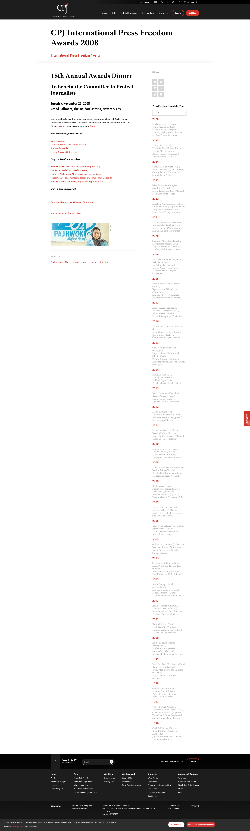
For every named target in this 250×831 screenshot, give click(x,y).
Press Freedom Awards (131, 785)
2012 (155, 407)
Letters (54, 785)
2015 (155, 343)
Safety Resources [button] (129, 12)
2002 (155, 601)
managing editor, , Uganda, (81, 178)
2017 (155, 303)
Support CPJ (127, 778)
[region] (125, 825)
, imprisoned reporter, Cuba (77, 182)
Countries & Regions (188, 774)
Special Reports (57, 788)
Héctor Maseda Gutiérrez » (64, 152)
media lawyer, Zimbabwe (72, 203)
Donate (178, 13)
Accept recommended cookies (201, 825)
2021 (155, 217)
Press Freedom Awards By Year (168, 106)
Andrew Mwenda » (60, 148)
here (60, 126)
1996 (155, 723)
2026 (155, 119)
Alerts (53, 778)
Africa (180, 788)
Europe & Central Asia (187, 781)
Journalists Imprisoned (83, 781)
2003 (155, 579)
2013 (155, 388)
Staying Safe (109, 781)
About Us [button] (163, 12)
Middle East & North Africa (188, 785)
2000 (155, 638)
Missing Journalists (81, 785)
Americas (182, 778)
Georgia (76, 262)
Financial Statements (156, 792)
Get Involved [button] (148, 12)
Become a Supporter (170, 761)
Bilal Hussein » (58, 141)
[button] (196, 2)
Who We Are (153, 781)
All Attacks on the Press (83, 788)
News (53, 774)
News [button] (104, 12)
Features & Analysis (58, 781)
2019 (155, 254)
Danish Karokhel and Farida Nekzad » (69, 145)
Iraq (84, 262)
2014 (155, 370)
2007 (155, 502)
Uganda (92, 262)
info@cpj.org (194, 805)
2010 (155, 444)
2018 (155, 279)
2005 (155, 539)
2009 (155, 462)
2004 (155, 558)
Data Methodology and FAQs (85, 792)
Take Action (127, 781)
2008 (155, 481)
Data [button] (113, 12)
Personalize (176, 825)
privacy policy (17, 826)
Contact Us (152, 796)
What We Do (153, 778)
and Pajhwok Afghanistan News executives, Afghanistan (76, 172)
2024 (155, 162)
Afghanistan (57, 262)
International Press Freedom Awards (76, 55)
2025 (155, 140)
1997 (155, 702)
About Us (152, 774)
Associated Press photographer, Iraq (75, 167)
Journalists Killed (81, 778)
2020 (155, 236)
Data (76, 774)
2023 (155, 180)
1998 (155, 683)
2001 (155, 619)
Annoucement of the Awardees (66, 214)
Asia (180, 792)
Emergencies (109, 778)
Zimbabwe (104, 262)
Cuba (67, 262)
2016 (155, 321)
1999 (155, 659)
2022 (155, 199)
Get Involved (128, 774)
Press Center (153, 788)
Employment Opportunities (159, 785)
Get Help (193, 13)
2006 (155, 521)
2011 (155, 425)
